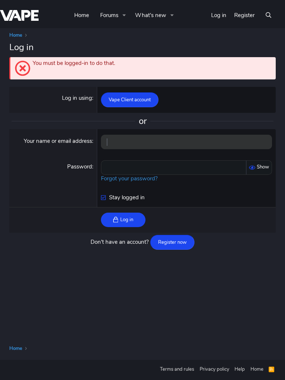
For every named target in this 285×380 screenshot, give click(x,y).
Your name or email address (58, 141)
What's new (150, 15)
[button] (124, 15)
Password (79, 166)
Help (240, 369)
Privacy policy (214, 369)
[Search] (268, 15)
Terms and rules (177, 369)
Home (81, 15)
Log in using (77, 98)
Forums (109, 15)
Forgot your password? (129, 178)
